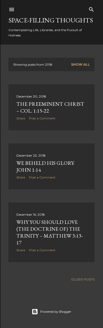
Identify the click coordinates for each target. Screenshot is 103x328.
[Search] (91, 8)
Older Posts (83, 279)
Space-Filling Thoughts (50, 20)
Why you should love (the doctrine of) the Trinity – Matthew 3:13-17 (49, 232)
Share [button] (20, 118)
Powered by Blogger (55, 311)
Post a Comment (42, 118)
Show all (80, 64)
